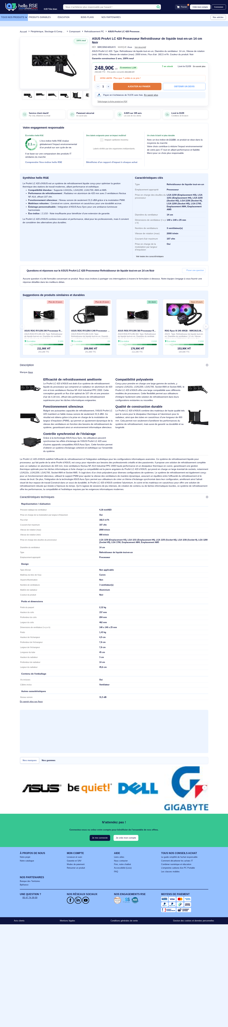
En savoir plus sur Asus (31, 701)
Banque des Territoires (30, 881)
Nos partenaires (111, 17)
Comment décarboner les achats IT (177, 861)
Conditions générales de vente (124, 921)
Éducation (63, 17)
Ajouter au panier (139, 86)
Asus (30, 372)
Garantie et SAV (74, 861)
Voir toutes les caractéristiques (150, 256)
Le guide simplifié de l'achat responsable (179, 857)
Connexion (218, 7)
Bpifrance (24, 885)
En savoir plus (199, 66)
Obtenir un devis (184, 86)
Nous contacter (121, 861)
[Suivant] (86, 63)
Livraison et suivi (74, 857)
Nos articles (218, 17)
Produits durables (40, 17)
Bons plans (87, 17)
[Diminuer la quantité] (98, 86)
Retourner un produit (76, 868)
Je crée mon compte (126, 837)
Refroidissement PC (94, 31)
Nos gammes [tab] (48, 760)
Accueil (23, 31)
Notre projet (25, 857)
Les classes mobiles (170, 872)
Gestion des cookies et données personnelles (193, 921)
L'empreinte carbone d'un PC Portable (178, 868)
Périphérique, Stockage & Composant (49, 31)
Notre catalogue (27, 861)
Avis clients (19, 921)
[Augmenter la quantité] (108, 86)
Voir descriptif (140, 47)
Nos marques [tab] (30, 760)
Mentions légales (67, 921)
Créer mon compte (200, 7)
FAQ (116, 872)
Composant (74, 31)
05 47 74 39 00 (29, 897)
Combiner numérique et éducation (176, 864)
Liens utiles (119, 857)
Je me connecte (100, 837)
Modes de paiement (76, 864)
